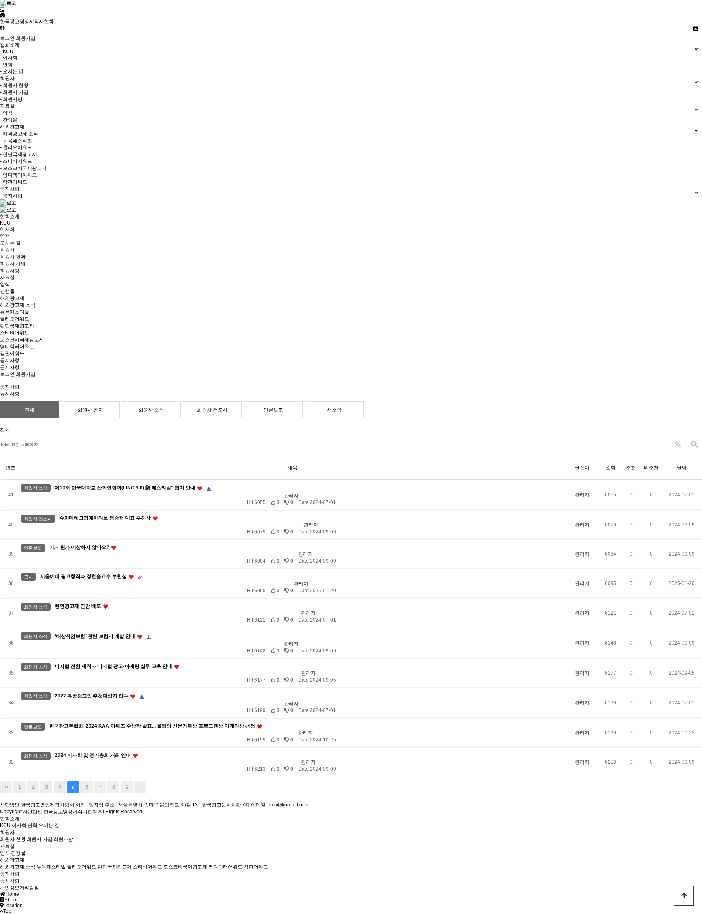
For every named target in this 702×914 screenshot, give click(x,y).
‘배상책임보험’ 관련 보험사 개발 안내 (95, 636)
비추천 (651, 467)
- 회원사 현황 (14, 85)
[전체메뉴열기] (2, 10)
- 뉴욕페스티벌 (16, 140)
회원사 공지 (90, 410)
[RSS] (678, 445)
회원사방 (10, 270)
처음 (6, 787)
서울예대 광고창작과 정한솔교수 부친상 (84, 576)
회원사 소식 (151, 410)
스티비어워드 (14, 333)
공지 (28, 576)
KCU (5, 223)
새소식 (334, 410)
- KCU (6, 51)
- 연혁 (6, 64)
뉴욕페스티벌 (14, 312)
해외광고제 (12, 298)
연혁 (5, 236)
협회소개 (10, 216)
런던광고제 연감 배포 (78, 606)
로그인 (7, 38)
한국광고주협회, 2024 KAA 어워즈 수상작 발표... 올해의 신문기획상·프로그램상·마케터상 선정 (152, 726)
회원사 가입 (13, 263)
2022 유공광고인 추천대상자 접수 (92, 696)
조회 (610, 467)
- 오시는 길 (12, 71)
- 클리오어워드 (16, 147)
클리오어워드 (14, 319)
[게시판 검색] (694, 445)
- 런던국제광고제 (18, 154)
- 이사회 (8, 58)
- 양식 (6, 113)
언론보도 (273, 410)
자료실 (7, 277)
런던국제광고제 (17, 326)
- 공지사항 (11, 196)
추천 (631, 467)
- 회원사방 (11, 99)
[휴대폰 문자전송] (2, 15)
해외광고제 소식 (17, 305)
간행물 (7, 291)
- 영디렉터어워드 (18, 175)
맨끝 (140, 787)
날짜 (682, 467)
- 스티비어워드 (16, 161)
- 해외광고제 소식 (19, 133)
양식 (5, 284)
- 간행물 (8, 120)
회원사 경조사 (212, 410)
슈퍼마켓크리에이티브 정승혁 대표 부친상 (105, 518)
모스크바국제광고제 (22, 339)
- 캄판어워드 (13, 182)
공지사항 (10, 360)
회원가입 (25, 38)
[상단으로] (684, 896)
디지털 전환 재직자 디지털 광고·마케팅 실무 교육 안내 (114, 666)
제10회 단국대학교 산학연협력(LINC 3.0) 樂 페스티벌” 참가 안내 (126, 488)
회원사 (7, 250)
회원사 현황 (13, 257)
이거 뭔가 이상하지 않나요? (79, 547)
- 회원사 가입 (14, 92)
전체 (30, 410)
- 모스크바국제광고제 (23, 168)
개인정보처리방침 (19, 887)
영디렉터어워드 (17, 346)
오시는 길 (10, 243)
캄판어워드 (12, 353)
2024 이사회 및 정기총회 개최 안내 (93, 755)
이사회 (7, 229)
